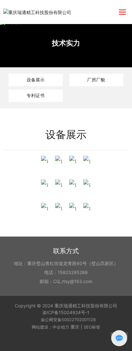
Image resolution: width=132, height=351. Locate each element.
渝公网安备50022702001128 (68, 319)
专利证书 (36, 95)
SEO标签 (92, 327)
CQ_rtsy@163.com (72, 281)
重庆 (74, 327)
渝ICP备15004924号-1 (65, 312)
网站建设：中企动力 (50, 327)
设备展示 (36, 79)
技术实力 (66, 43)
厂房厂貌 (96, 79)
